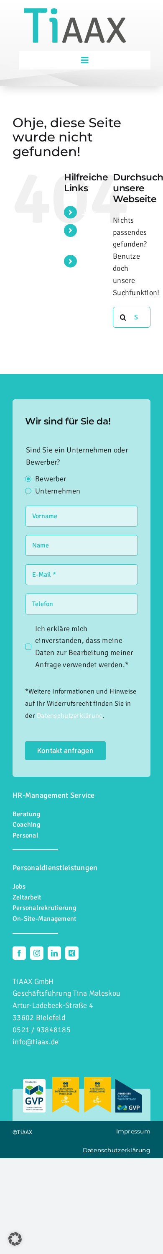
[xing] (72, 953)
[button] (15, 1239)
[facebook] (19, 953)
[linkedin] (54, 953)
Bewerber (50, 478)
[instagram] (36, 953)
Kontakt (95, 261)
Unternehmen (57, 491)
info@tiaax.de (36, 1041)
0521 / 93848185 (42, 1029)
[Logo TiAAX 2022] (75, 12)
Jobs (89, 212)
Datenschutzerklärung (69, 716)
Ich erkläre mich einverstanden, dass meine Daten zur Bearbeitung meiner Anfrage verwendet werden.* (84, 646)
